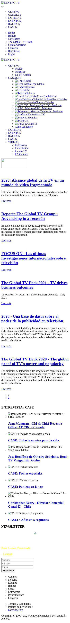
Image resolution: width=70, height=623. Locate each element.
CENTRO (13, 11)
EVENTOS (14, 20)
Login (11, 54)
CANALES (14, 14)
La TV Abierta (23, 74)
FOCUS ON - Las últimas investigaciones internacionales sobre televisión (33, 258)
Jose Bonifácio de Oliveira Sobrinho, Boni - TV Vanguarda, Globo (38, 458)
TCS (25, 120)
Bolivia (12, 35)
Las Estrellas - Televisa (54, 99)
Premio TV (21, 151)
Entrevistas (21, 145)
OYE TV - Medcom (51, 105)
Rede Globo (37, 83)
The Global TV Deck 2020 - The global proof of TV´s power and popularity (35, 361)
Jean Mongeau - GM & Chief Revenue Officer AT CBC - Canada (35, 425)
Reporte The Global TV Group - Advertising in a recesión (29, 216)
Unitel (27, 80)
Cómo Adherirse (17, 44)
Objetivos (20, 71)
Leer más (6, 200)
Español (7, 553)
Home (11, 32)
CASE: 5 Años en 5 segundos (28, 520)
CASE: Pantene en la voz (25, 486)
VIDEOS (13, 142)
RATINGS (14, 23)
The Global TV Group (20, 41)
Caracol (30, 87)
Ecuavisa (32, 117)
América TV (38, 114)
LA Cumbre (21, 154)
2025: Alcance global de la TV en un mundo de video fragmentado (32, 182)
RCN (26, 90)
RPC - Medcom (43, 108)
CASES (12, 26)
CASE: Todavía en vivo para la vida (33, 440)
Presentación (22, 148)
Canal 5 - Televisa (46, 96)
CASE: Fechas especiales (25, 473)
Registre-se (14, 51)
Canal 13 (32, 123)
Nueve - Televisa (45, 102)
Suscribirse (8, 570)
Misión (18, 68)
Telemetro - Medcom (51, 111)
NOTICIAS (14, 17)
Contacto (13, 48)
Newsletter (14, 38)
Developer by (15, 609)
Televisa (31, 93)
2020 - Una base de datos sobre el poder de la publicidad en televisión (32, 318)
